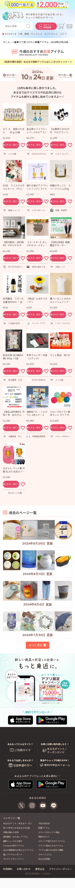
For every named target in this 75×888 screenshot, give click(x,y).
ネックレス (36, 34)
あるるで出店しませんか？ (20, 760)
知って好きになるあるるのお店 (16, 827)
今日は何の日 (44, 823)
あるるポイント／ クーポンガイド (57, 750)
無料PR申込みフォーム (57, 765)
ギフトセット (51, 34)
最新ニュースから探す (12, 841)
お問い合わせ (24, 868)
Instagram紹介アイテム (13, 845)
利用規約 (7, 868)
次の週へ (63, 75)
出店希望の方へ (22, 765)
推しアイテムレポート (12, 854)
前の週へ (11, 75)
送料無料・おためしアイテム (15, 836)
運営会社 (39, 868)
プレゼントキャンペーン (13, 858)
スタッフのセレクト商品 (48, 832)
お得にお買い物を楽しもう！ (55, 744)
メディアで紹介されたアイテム (51, 841)
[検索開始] (29, 26)
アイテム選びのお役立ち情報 (50, 849)
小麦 (20, 34)
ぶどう (63, 34)
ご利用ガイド (23, 750)
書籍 (26, 34)
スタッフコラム (45, 854)
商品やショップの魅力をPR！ (54, 760)
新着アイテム (44, 827)
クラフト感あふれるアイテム (50, 845)
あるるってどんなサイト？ (20, 744)
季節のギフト (44, 836)
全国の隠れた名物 (10, 832)
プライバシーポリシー (60, 868)
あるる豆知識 (44, 858)
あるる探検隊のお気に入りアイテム (18, 849)
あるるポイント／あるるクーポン (17, 823)
